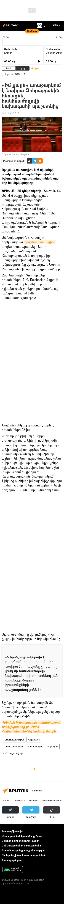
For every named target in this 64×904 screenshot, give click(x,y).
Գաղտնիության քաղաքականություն (23, 850)
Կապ (39, 836)
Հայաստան (34, 739)
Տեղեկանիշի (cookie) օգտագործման (24, 855)
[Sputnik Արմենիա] (11, 26)
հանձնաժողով (35, 746)
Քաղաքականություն (13, 739)
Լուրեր (8, 52)
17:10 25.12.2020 (11, 113)
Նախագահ (52, 746)
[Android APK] (13, 870)
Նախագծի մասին (12, 831)
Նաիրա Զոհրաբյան (13, 746)
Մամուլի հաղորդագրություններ (20, 840)
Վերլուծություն (52, 800)
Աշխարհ (34, 800)
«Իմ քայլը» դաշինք (13, 753)
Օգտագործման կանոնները (18, 836)
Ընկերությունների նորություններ (21, 845)
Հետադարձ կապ (12, 860)
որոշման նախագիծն (40, 242)
